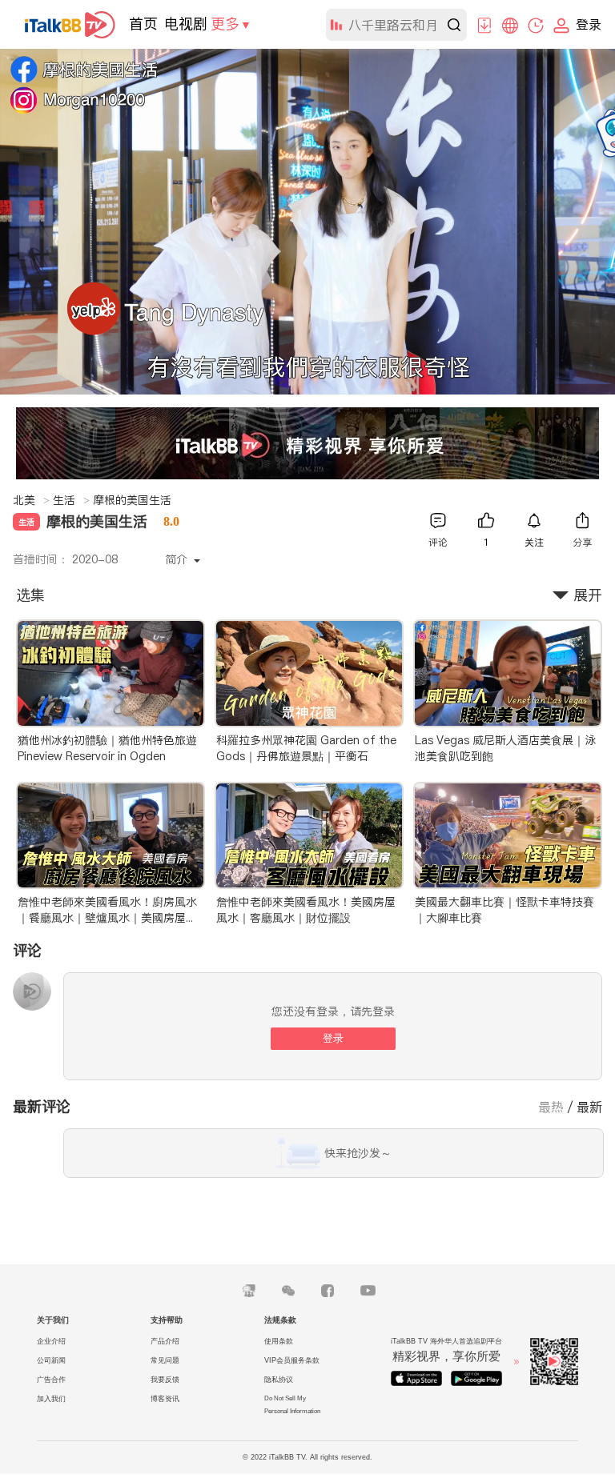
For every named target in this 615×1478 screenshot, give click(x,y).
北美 (31, 500)
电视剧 (185, 24)
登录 (333, 1038)
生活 (71, 500)
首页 (143, 24)
